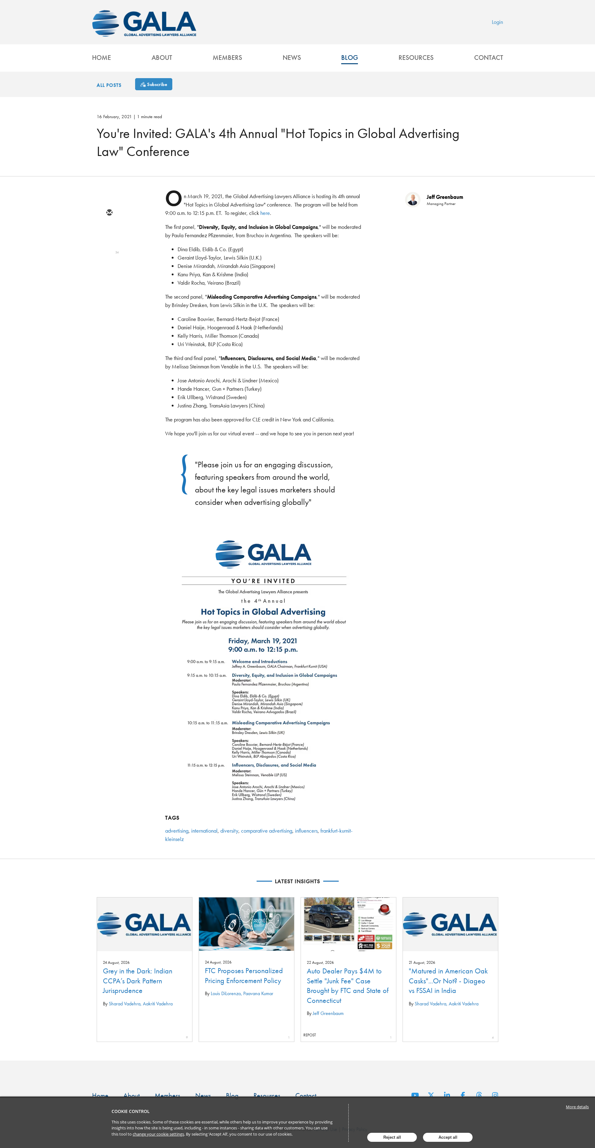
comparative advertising (266, 830)
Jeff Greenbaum (445, 196)
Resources (416, 57)
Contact (488, 57)
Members (227, 57)
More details (577, 1107)
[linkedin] (109, 249)
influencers (306, 830)
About (162, 57)
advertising (176, 830)
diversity (229, 830)
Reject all (392, 1137)
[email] (109, 213)
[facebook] (109, 267)
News (292, 57)
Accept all (448, 1137)
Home (101, 57)
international (204, 830)
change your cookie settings (158, 1134)
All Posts (109, 85)
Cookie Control (131, 1111)
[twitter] (109, 231)
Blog (349, 57)
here (265, 212)
